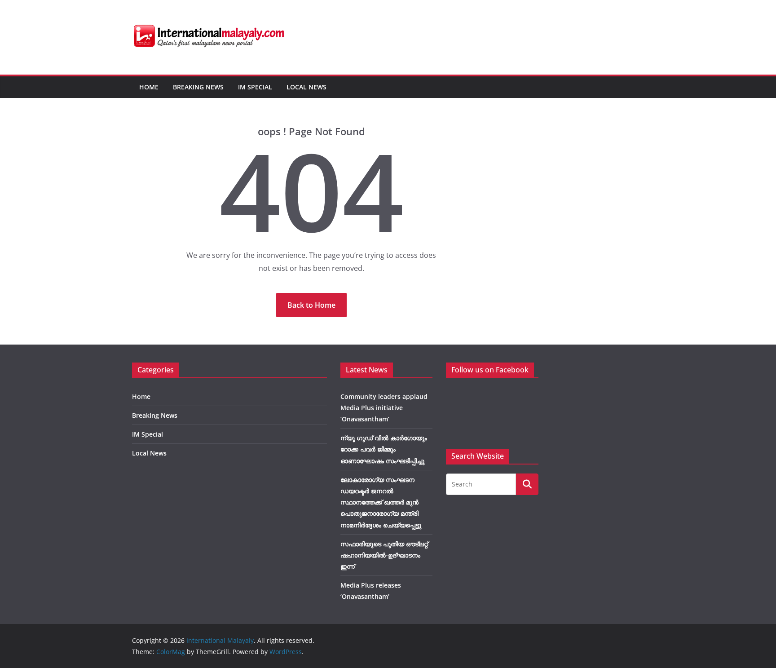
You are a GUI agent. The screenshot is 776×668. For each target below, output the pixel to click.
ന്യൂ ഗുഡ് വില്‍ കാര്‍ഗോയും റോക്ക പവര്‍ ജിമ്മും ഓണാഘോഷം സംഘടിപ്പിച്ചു (383, 449)
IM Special (255, 87)
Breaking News (198, 87)
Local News (306, 87)
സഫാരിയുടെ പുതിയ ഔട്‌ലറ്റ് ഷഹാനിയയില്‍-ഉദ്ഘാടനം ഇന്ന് (384, 555)
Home (149, 87)
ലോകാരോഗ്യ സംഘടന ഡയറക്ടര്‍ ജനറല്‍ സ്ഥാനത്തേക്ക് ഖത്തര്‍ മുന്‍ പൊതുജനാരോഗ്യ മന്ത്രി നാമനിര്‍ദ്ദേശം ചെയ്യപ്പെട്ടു (380, 502)
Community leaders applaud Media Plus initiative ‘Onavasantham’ (384, 407)
